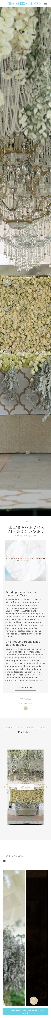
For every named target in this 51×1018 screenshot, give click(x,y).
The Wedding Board (24, 3)
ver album (25, 787)
